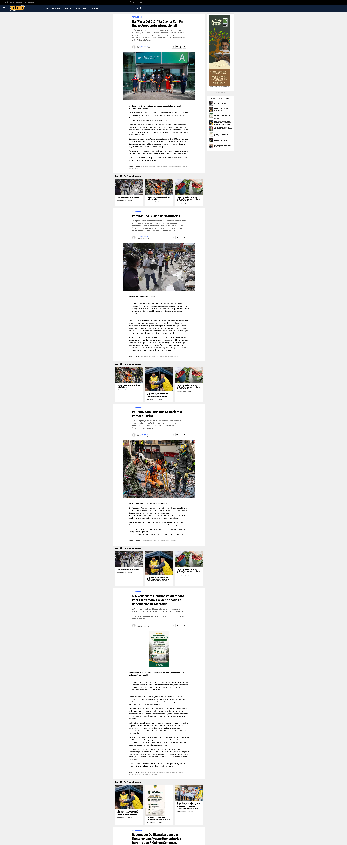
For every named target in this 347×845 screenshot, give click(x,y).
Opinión (6, 2)
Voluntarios (175, 356)
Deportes (68, 8)
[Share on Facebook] (173, 47)
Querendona (177, 166)
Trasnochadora (133, 168)
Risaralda (184, 166)
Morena (165, 166)
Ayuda (143, 356)
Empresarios (163, 772)
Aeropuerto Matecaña (155, 166)
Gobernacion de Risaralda (175, 772)
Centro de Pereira (146, 540)
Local (12, 2)
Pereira (170, 166)
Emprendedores (153, 772)
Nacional (19, 2)
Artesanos (144, 772)
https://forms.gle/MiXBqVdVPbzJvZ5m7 (159, 766)
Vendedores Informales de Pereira (146, 774)
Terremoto (168, 356)
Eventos (95, 8)
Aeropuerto (144, 166)
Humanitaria (149, 356)
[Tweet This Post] (177, 47)
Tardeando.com (143, 46)
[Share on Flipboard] (180, 47)
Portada (160, 540)
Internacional (30, 2)
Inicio (47, 8)
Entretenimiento (81, 8)
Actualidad (56, 8)
